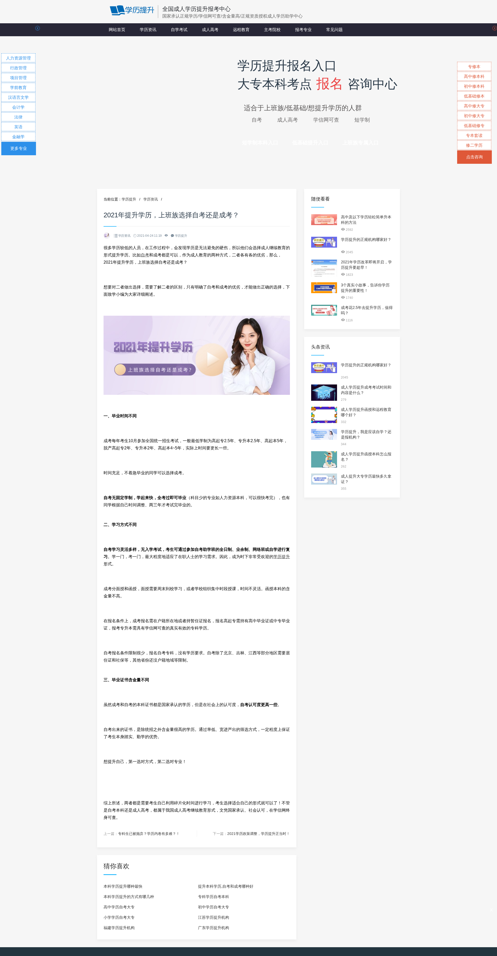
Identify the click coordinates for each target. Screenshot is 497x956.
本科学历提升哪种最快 (123, 886)
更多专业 (18, 148)
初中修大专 (474, 116)
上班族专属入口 (360, 142)
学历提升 (129, 199)
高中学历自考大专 (119, 907)
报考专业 (303, 29)
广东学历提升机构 (213, 927)
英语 (18, 127)
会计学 (18, 107)
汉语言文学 (18, 97)
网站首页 (117, 29)
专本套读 (474, 135)
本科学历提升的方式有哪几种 (129, 896)
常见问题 (334, 29)
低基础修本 (474, 96)
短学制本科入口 (260, 142)
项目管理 (18, 78)
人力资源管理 (18, 58)
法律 (18, 117)
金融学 (18, 137)
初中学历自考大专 (213, 907)
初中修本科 (474, 86)
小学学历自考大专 (119, 917)
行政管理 (18, 68)
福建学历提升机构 (119, 927)
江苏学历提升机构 (213, 917)
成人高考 (210, 29)
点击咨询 (474, 157)
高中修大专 (474, 106)
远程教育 (241, 29)
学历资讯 (148, 29)
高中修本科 (474, 76)
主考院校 (272, 29)
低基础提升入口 (310, 142)
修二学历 (474, 145)
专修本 (474, 66)
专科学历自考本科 (213, 896)
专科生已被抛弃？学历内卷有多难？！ (149, 834)
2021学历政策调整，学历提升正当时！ (258, 834)
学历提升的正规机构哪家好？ (366, 239)
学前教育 (18, 87)
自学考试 (179, 29)
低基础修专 (474, 125)
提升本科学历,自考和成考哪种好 (225, 886)
